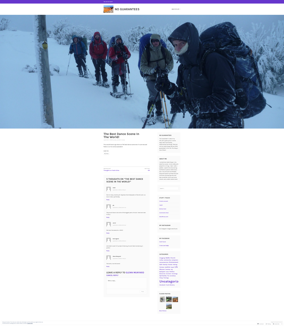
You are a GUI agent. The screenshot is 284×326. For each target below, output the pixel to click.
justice (167, 267)
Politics (172, 271)
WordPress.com (163, 216)
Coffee (161, 260)
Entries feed (162, 209)
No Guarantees (127, 9)
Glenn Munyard (135, 272)
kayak (172, 267)
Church (172, 258)
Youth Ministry (170, 285)
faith (160, 264)
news (167, 271)
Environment (173, 262)
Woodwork (162, 285)
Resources (162, 273)
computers (174, 260)
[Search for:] (169, 188)
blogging (162, 258)
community (167, 260)
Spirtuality (162, 276)
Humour (162, 267)
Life (176, 267)
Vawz (115, 140)
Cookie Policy (30, 323)
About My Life (175, 9)
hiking (175, 264)
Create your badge (164, 245)
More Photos (162, 310)
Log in (161, 205)
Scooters (168, 273)
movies (123, 140)
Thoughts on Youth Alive (111, 169)
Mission (162, 269)
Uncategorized (170, 281)
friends (170, 264)
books (168, 258)
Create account (163, 201)
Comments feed (163, 212)
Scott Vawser (162, 241)
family (165, 264)
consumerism (163, 262)
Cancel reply (112, 275)
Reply (107, 199)
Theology (166, 278)
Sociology (174, 273)
